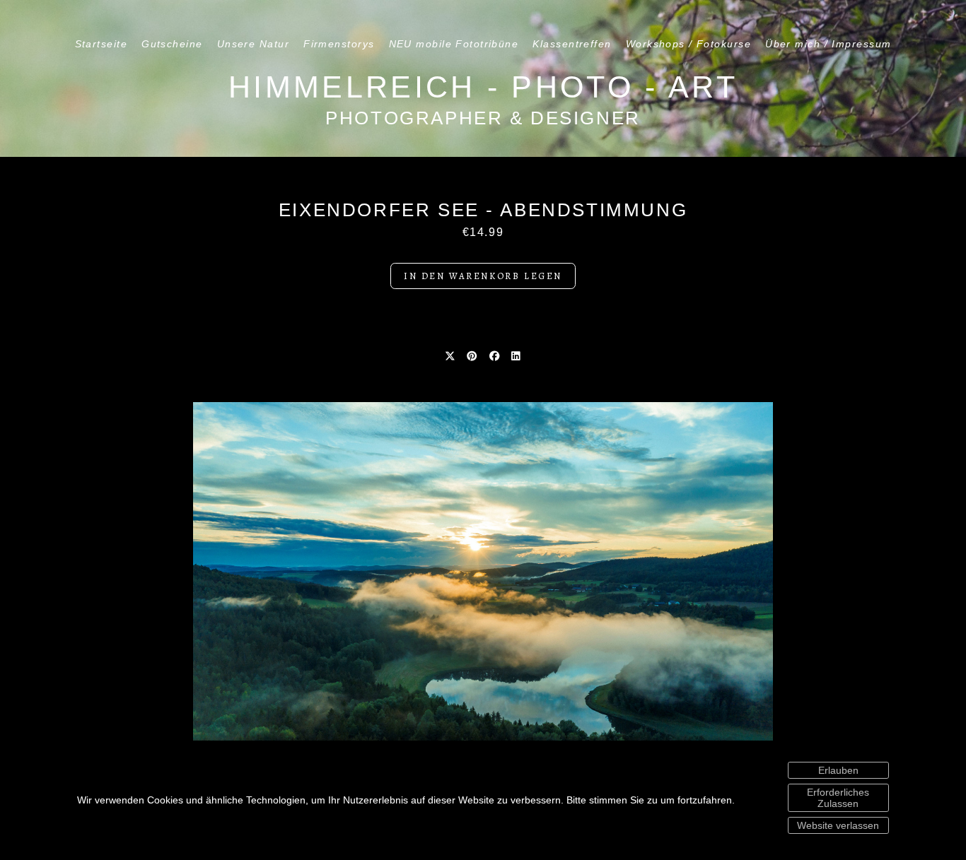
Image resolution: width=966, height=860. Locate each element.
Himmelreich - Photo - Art (483, 87)
